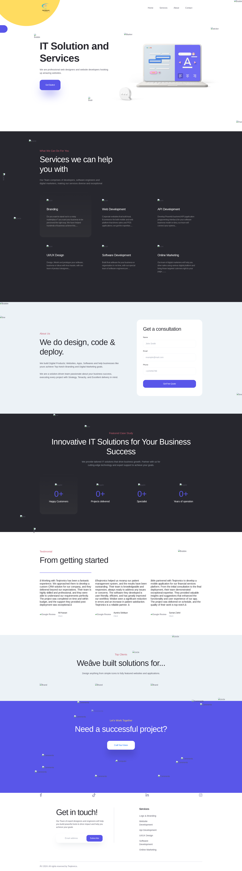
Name (145, 337)
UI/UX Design (55, 255)
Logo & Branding (147, 816)
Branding (52, 209)
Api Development (148, 830)
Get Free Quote (169, 384)
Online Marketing (168, 255)
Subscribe (94, 838)
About (176, 8)
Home (150, 8)
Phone (145, 365)
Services (163, 8)
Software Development (116, 255)
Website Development (146, 823)
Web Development (114, 209)
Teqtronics (72, 866)
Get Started (50, 85)
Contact (188, 8)
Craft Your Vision (121, 745)
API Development (169, 209)
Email (145, 351)
